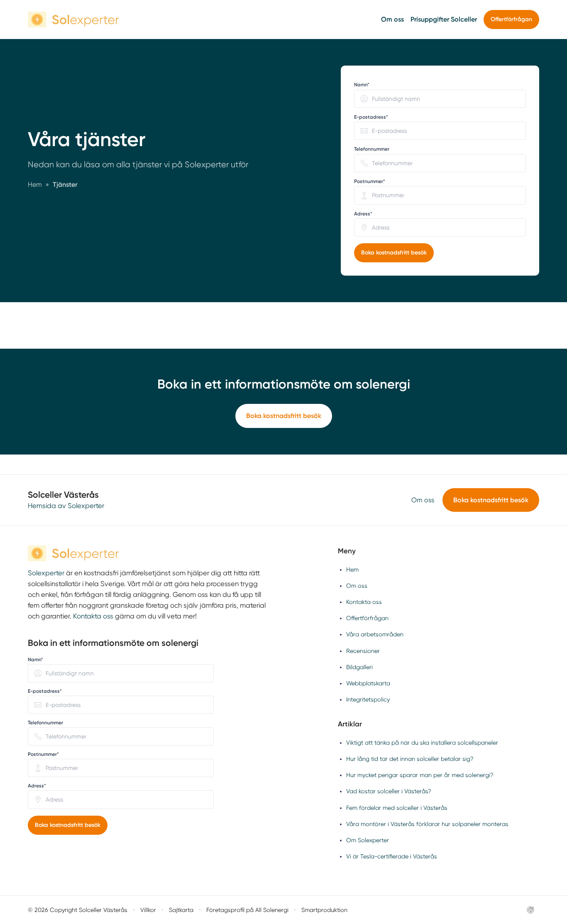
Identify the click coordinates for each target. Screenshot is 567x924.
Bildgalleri (359, 667)
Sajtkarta (181, 910)
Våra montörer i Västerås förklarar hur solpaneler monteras (427, 824)
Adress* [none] (363, 214)
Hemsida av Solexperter (66, 506)
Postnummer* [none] (369, 181)
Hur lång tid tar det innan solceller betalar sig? (410, 758)
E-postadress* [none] (371, 117)
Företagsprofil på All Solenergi (247, 910)
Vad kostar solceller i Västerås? (388, 791)
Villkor (148, 910)
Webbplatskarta (368, 683)
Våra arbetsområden (374, 634)
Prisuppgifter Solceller (444, 19)
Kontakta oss (93, 616)
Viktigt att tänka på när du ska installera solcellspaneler (422, 742)
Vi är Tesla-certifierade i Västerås (391, 856)
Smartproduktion (324, 910)
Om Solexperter (367, 840)
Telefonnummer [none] (371, 149)
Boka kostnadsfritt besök (394, 252)
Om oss (392, 19)
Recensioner (363, 651)
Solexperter (46, 573)
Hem (352, 569)
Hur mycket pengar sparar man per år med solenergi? (420, 775)
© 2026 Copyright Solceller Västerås (77, 910)
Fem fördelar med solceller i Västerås (396, 807)
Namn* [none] (361, 85)
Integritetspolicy (368, 699)
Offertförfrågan (511, 19)
